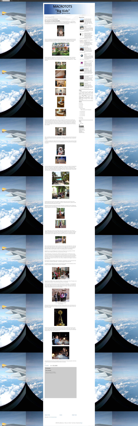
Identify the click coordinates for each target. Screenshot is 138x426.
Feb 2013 (82, 114)
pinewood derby (90, 95)
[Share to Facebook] (55, 365)
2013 (81, 107)
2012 (81, 117)
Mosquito (88, 93)
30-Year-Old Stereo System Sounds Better (88, 76)
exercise (83, 92)
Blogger (81, 422)
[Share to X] (54, 365)
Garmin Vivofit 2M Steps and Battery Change (88, 33)
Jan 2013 (82, 115)
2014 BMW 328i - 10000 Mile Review (88, 68)
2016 (81, 103)
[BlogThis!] (53, 365)
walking (92, 98)
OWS (87, 95)
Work (82, 99)
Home (61, 415)
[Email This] (52, 365)
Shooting (92, 96)
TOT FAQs (81, 123)
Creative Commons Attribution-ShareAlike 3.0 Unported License (82, 131)
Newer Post (47, 415)
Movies (80, 94)
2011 (81, 118)
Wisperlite (80, 99)
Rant (86, 96)
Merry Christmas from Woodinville (87, 83)
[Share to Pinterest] (56, 365)
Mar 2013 (82, 112)
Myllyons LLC (81, 128)
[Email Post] (51, 365)
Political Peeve (81, 96)
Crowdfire (80, 92)
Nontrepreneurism (88, 94)
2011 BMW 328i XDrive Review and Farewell (87, 19)
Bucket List (91, 91)
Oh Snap (84, 95)
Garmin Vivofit (87, 92)
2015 (81, 104)
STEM (83, 98)
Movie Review (91, 93)
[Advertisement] (61, 406)
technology (85, 98)
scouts (89, 96)
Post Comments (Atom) (52, 417)
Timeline (89, 98)
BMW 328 (82, 91)
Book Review (86, 91)
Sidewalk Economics (84, 97)
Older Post (74, 415)
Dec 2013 (82, 108)
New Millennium (83, 94)
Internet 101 (84, 93)
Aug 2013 (82, 111)
